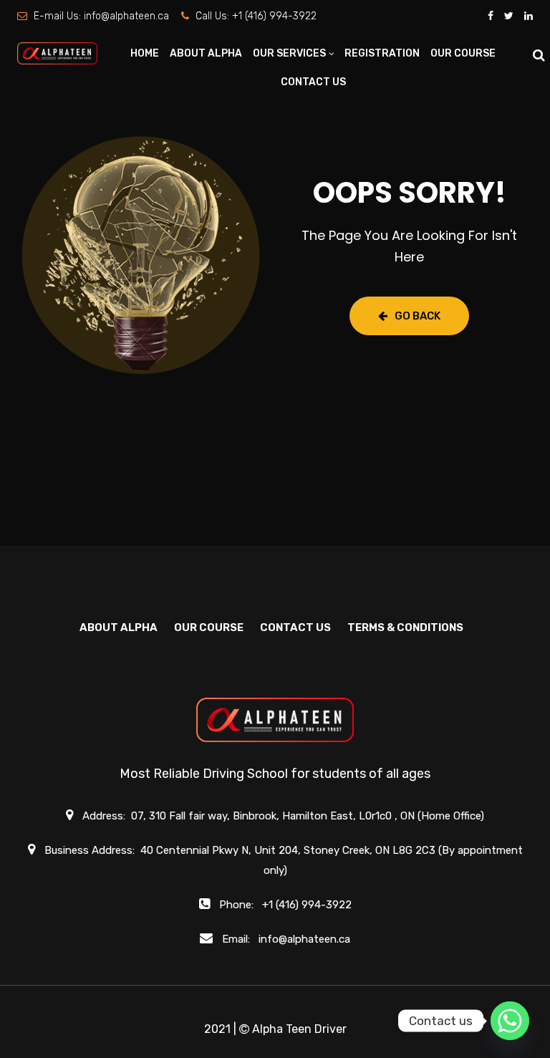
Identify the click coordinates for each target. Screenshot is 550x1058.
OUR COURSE (463, 53)
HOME (144, 53)
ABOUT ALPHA (206, 53)
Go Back (417, 315)
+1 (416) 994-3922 (274, 16)
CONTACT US (313, 82)
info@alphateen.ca (126, 16)
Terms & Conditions (405, 627)
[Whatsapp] (510, 1020)
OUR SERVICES (289, 53)
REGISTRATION (382, 53)
